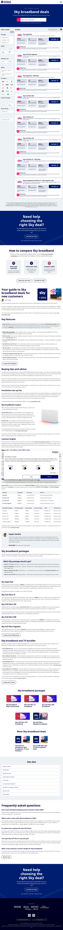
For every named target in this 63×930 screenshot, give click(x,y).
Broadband (30, 8)
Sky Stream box (57, 665)
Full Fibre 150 (5, 516)
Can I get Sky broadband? (9, 784)
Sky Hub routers (7, 766)
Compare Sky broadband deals (11, 635)
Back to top (6, 857)
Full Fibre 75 (5, 513)
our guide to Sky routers (21, 430)
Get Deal (53, 39)
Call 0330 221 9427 (39, 280)
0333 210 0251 (39, 923)
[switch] (24, 468)
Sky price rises (6, 791)
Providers (37, 8)
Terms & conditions (23, 919)
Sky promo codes (7, 773)
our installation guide (35, 401)
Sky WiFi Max (10, 337)
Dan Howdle (8, 300)
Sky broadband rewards (8, 777)
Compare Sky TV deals (9, 682)
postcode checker (15, 527)
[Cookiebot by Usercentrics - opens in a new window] (52, 452)
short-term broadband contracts (42, 441)
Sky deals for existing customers (10, 787)
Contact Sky (5, 780)
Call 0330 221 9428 (31, 236)
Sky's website (6, 794)
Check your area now (24, 280)
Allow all (49, 476)
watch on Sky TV (22, 678)
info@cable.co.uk (27, 923)
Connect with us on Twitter (29, 915)
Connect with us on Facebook (33, 915)
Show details (53, 472)
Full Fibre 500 (5, 519)
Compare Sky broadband (9, 363)
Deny (31, 476)
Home (25, 8)
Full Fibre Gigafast (6, 521)
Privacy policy (39, 919)
